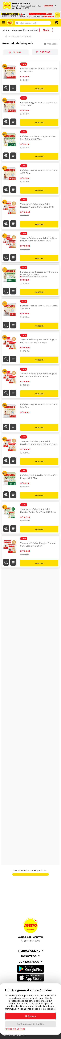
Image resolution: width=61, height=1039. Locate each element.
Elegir (46, 30)
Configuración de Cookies (30, 1024)
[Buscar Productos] (47, 23)
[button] (6, 88)
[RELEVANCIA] (45, 52)
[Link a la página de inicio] (6, 36)
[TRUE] (39, 88)
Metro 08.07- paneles (21, 36)
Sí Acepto (30, 1016)
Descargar (48, 6)
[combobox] (33, 23)
